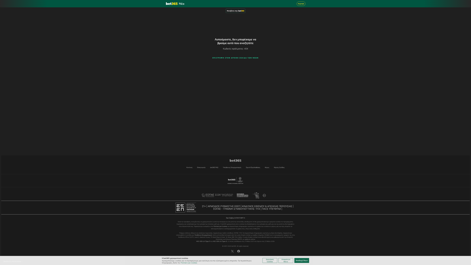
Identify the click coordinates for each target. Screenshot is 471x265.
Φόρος (267, 167)
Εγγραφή (301, 4)
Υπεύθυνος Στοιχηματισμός (232, 167)
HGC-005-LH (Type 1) (203, 241)
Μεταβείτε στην (232, 11)
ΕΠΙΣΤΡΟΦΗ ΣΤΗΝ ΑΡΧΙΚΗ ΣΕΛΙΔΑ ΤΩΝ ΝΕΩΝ (235, 58)
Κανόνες (189, 167)
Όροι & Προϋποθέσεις (253, 167)
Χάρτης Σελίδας (279, 167)
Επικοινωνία (201, 167)
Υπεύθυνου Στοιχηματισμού (203, 235)
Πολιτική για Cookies (189, 263)
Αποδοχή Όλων (302, 260)
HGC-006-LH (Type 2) (220, 241)
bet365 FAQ (214, 167)
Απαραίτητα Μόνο (285, 260)
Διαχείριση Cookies (270, 260)
